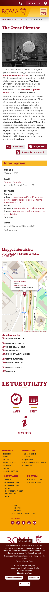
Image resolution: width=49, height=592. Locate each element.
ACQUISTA (39, 146)
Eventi (8, 480)
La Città (27, 457)
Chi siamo (18, 508)
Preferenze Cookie (24, 541)
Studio (6, 460)
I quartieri (28, 460)
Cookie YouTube (25, 573)
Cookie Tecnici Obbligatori (25, 565)
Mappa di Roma (35, 482)
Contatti (17, 511)
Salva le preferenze (14, 577)
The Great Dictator (20, 281)
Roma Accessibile (36, 480)
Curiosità (28, 465)
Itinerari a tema (12, 482)
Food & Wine (10, 494)
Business (7, 454)
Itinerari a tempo (12, 485)
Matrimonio (8, 465)
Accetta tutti (34, 577)
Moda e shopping (10, 471)
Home (5, 19)
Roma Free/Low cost (14, 491)
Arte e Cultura (9, 462)
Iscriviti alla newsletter (24, 514)
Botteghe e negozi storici (35, 462)
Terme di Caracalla (12, 182)
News (7, 488)
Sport (5, 457)
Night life (7, 468)
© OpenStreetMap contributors (38, 331)
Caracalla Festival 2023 (15, 75)
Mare (7, 497)
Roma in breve (30, 454)
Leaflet (26, 331)
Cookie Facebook (25, 570)
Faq (15, 505)
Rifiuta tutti (24, 584)
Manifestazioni (16, 19)
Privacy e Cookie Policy (24, 561)
